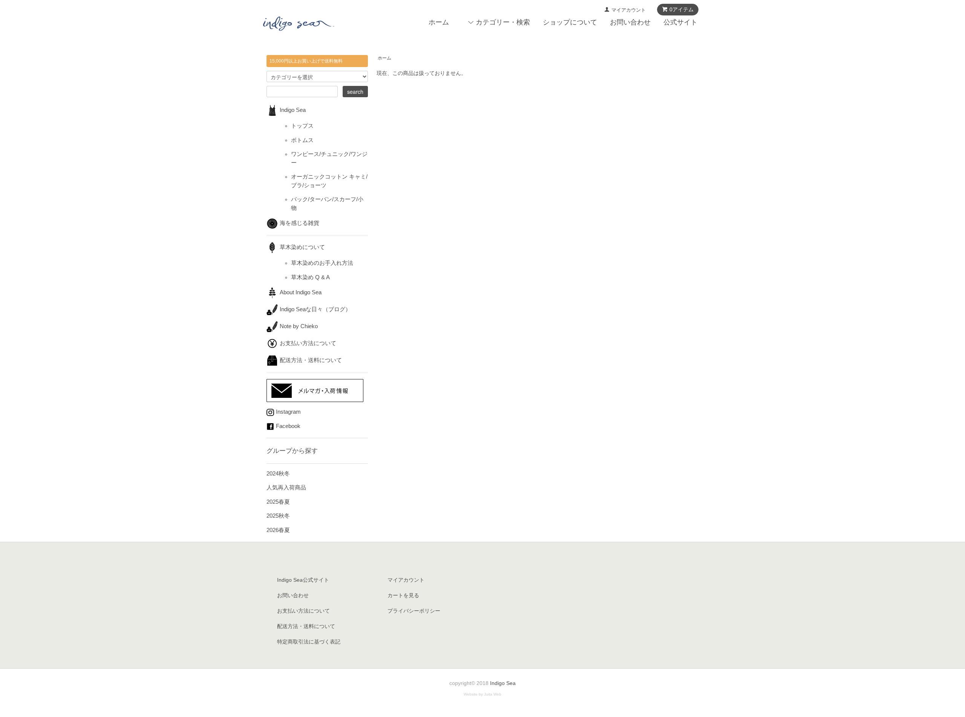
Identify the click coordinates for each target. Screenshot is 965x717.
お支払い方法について (308, 343)
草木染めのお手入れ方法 (322, 263)
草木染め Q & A (310, 277)
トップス (302, 125)
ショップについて (570, 22)
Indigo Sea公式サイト (303, 580)
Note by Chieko (299, 326)
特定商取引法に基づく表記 (308, 642)
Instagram (288, 411)
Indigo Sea (293, 110)
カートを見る (403, 595)
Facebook (288, 426)
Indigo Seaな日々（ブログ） (315, 309)
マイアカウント (628, 10)
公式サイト (680, 22)
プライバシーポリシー (414, 611)
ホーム (439, 22)
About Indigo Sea (301, 292)
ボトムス (302, 140)
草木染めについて (302, 247)
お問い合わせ (630, 22)
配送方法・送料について (311, 360)
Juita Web (492, 694)
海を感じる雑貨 (302, 223)
